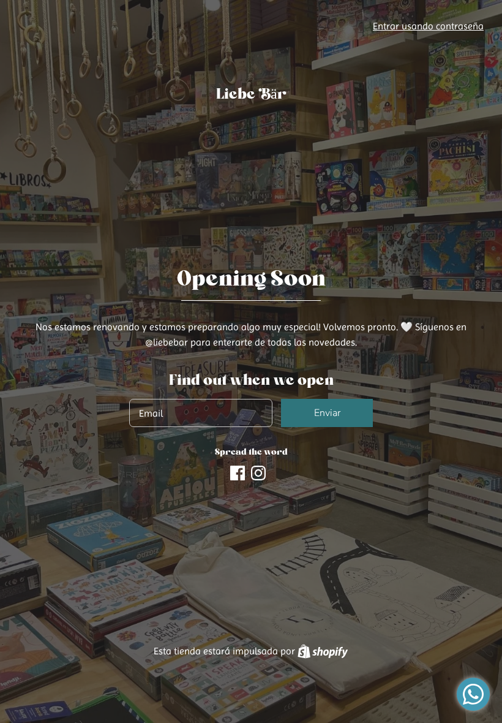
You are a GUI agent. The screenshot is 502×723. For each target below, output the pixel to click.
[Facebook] (237, 471)
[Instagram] (258, 471)
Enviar (327, 413)
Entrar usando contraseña (428, 26)
